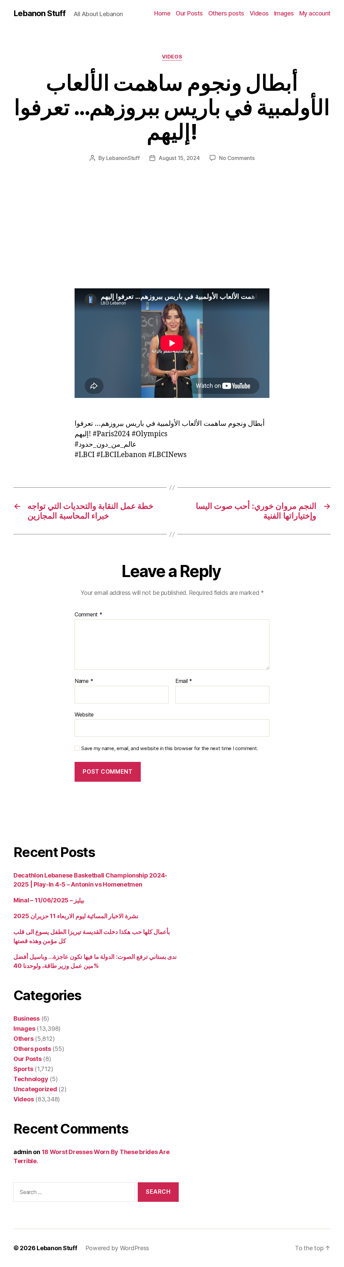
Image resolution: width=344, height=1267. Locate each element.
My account (315, 13)
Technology (30, 1078)
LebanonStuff (123, 158)
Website (84, 714)
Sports (23, 1068)
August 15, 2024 (179, 158)
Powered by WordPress (117, 1248)
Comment (88, 615)
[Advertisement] (97, 239)
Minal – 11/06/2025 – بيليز (48, 900)
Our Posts (189, 13)
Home (162, 13)
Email (183, 681)
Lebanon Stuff (39, 13)
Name (84, 681)
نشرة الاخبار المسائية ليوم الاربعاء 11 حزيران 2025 (75, 915)
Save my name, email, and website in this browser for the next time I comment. (169, 748)
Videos (259, 13)
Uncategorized (35, 1089)
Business (26, 1018)
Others (23, 1038)
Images (284, 13)
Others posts (226, 13)
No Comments (236, 158)
